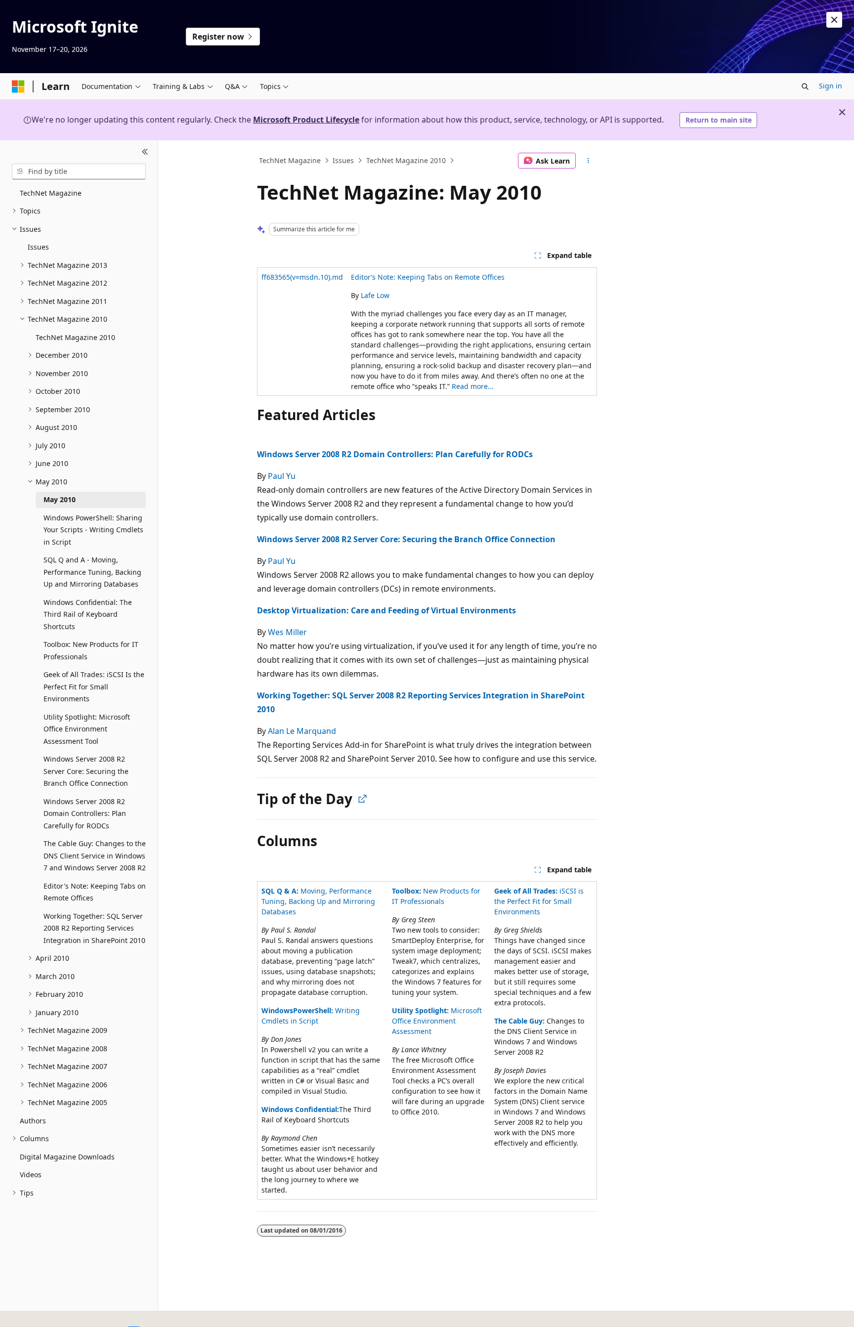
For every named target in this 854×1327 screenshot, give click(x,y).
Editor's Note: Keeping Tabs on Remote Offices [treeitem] (94, 892)
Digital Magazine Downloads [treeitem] (67, 1156)
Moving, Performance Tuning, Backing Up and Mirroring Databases (318, 901)
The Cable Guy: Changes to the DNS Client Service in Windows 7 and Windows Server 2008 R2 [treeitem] (94, 855)
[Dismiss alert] (834, 20)
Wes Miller (287, 632)
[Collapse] (145, 152)
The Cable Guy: (519, 1021)
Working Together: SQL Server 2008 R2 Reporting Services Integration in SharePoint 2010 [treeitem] (94, 928)
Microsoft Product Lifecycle (306, 119)
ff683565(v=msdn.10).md (302, 277)
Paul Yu (282, 476)
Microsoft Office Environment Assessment (437, 1021)
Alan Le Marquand (302, 731)
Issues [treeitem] (38, 247)
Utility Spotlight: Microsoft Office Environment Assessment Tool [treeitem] (86, 729)
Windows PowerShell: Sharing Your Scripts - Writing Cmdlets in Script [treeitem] (93, 530)
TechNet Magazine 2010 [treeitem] (75, 337)
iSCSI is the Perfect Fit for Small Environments (539, 901)
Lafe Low (375, 295)
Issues (343, 160)
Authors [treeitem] (33, 1120)
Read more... (473, 386)
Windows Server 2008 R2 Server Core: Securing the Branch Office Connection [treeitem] (85, 771)
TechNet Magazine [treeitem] (51, 193)
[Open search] (805, 86)
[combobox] (79, 171)
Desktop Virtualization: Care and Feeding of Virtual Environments (386, 610)
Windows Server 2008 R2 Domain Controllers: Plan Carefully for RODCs (395, 454)
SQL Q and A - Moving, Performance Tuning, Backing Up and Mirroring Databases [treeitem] (92, 572)
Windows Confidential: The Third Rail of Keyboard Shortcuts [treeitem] (87, 614)
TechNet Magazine (290, 160)
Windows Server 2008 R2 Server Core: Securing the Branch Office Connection (406, 539)
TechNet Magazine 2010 (406, 160)
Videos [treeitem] (31, 1174)
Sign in (830, 85)
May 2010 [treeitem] (59, 499)
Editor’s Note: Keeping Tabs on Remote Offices (428, 277)
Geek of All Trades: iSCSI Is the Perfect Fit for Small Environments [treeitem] (93, 686)
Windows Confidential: (300, 1109)
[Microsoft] (18, 86)
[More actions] (588, 161)
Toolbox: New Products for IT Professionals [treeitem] (90, 650)
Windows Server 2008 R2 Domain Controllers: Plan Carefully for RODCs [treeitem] (84, 813)
